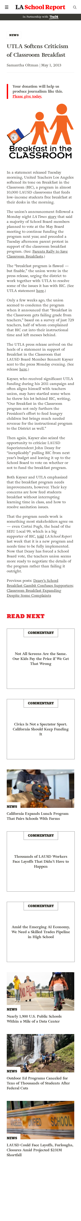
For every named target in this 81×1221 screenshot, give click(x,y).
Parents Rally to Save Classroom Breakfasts (37, 254)
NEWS (14, 35)
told (40, 536)
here (40, 290)
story (52, 216)
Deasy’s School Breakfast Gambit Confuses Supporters (40, 583)
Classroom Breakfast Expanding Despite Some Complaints (34, 593)
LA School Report (40, 7)
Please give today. (27, 96)
